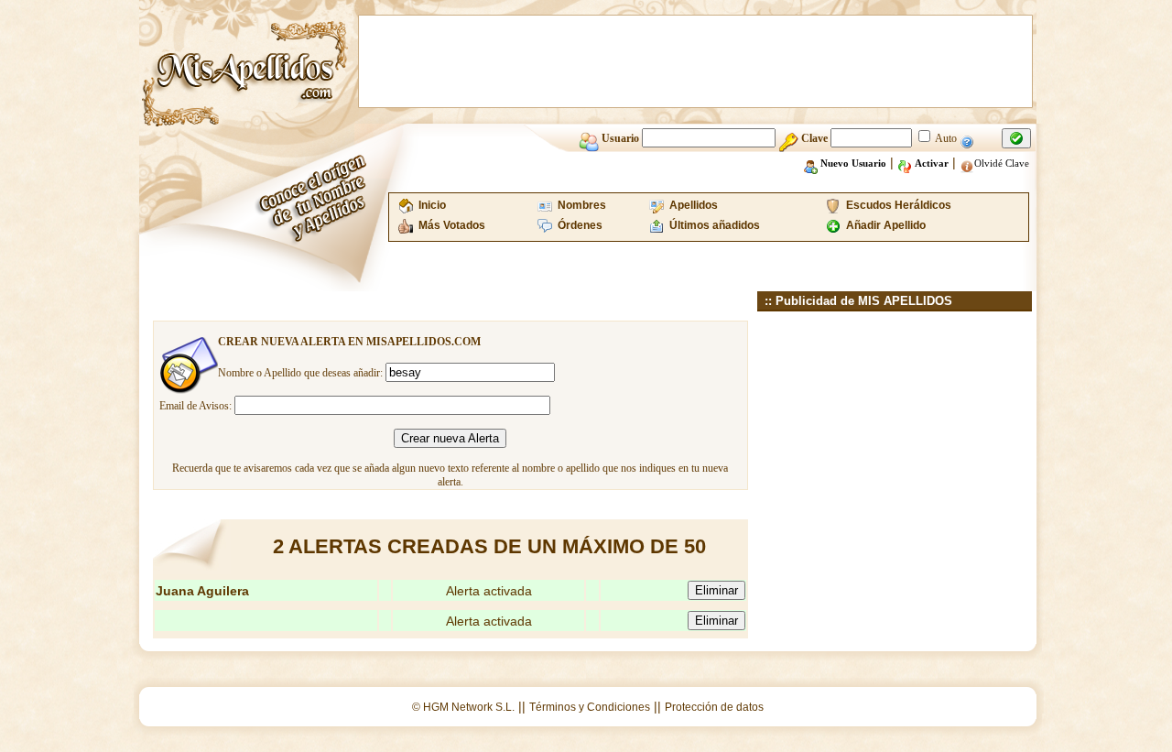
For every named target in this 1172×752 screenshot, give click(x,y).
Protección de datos (714, 707)
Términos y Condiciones (589, 707)
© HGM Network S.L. (463, 707)
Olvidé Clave (1001, 163)
